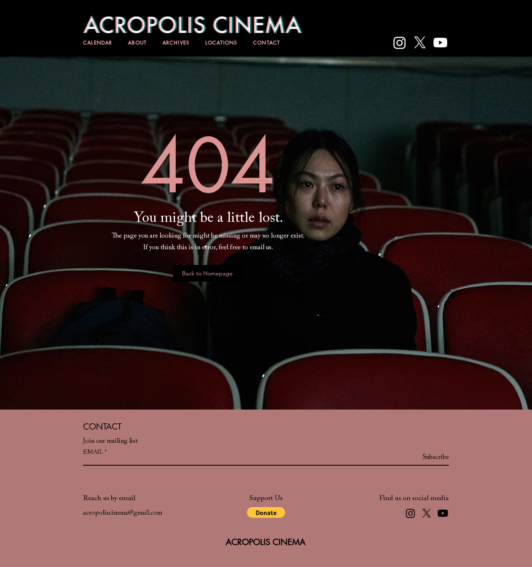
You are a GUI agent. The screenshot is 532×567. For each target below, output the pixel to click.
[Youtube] (440, 42)
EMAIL (93, 452)
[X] (420, 42)
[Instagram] (400, 42)
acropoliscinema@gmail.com (122, 513)
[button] (266, 512)
